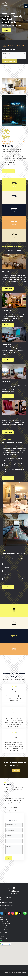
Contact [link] (2, 936)
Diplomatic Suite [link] (6, 923)
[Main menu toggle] (24, 3)
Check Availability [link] (9, 61)
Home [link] (1, 917)
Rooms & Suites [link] (4, 919)
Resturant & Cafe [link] (4, 933)
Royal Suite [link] (4, 927)
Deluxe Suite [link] (5, 921)
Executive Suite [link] (5, 929)
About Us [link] (2, 934)
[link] (26, 6)
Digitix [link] (24, 972)
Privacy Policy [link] (3, 938)
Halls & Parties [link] (3, 931)
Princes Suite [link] (5, 925)
